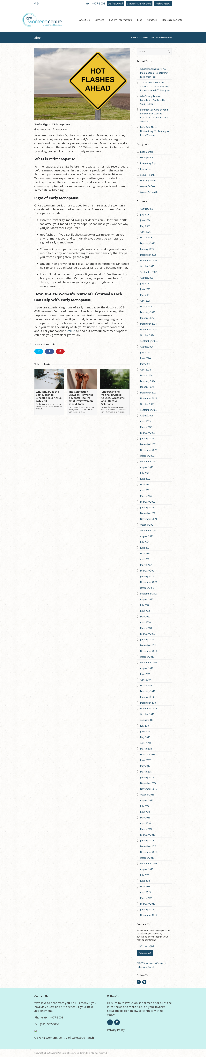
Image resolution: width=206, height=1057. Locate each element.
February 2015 (147, 903)
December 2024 (148, 323)
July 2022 (145, 473)
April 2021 (145, 559)
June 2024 (145, 358)
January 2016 (147, 840)
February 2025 (147, 312)
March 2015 (146, 898)
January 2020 (147, 639)
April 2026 (145, 231)
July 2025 (145, 283)
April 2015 (145, 892)
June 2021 (145, 547)
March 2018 (146, 748)
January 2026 (147, 249)
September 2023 (148, 409)
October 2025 (147, 266)
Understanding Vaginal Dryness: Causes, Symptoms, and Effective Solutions (113, 398)
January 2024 (147, 386)
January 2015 (147, 909)
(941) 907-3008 (95, 3)
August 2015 (146, 869)
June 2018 (145, 731)
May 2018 (145, 737)
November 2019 (148, 651)
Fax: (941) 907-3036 (46, 1024)
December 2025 (148, 254)
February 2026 (147, 243)
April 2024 (145, 369)
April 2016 (145, 823)
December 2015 (148, 846)
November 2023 (148, 398)
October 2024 (147, 335)
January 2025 (147, 318)
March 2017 (146, 771)
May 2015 (145, 886)
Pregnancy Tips (148, 163)
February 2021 (147, 570)
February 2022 (147, 501)
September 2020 (148, 593)
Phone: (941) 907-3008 (48, 1017)
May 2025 (145, 295)
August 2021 (146, 536)
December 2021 (148, 513)
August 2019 (146, 668)
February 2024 (147, 381)
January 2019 (147, 697)
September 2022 (148, 461)
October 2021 (147, 524)
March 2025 (146, 306)
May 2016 (145, 817)
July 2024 (145, 352)
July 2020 (145, 605)
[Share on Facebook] (49, 351)
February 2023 (147, 432)
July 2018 (145, 725)
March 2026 (146, 237)
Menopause (146, 157)
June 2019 (145, 674)
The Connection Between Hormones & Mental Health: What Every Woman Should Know (81, 398)
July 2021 (145, 541)
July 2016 (145, 806)
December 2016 (148, 783)
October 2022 (147, 455)
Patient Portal (115, 3)
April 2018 (145, 742)
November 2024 (148, 329)
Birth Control (147, 151)
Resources (145, 169)
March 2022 (146, 496)
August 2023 (146, 415)
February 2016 (147, 834)
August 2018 (146, 720)
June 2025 (145, 289)
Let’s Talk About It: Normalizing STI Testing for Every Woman (155, 131)
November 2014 (148, 915)
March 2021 (146, 564)
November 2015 (148, 852)
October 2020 (147, 587)
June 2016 (145, 811)
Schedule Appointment (139, 3)
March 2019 (146, 685)
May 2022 (145, 484)
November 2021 (148, 519)
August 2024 (146, 346)
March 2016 (146, 829)
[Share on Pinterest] (60, 351)
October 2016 (147, 794)
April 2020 (145, 622)
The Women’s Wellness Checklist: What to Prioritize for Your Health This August (155, 86)
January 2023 (147, 438)
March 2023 (146, 427)
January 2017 (147, 777)
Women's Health (149, 192)
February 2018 (147, 754)
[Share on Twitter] (38, 351)
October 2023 (147, 404)
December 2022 (148, 444)
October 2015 (147, 857)
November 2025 (148, 260)
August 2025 (146, 277)
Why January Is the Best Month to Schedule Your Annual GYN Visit (49, 396)
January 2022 (147, 507)
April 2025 (145, 300)
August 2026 (146, 208)
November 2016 (148, 788)
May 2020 (145, 616)
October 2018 (147, 714)
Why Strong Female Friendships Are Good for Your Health (153, 100)
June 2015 (145, 880)
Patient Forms (163, 3)
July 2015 (145, 875)
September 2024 (148, 340)
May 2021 (145, 553)
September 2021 (148, 530)
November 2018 (148, 708)
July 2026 (145, 214)
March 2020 (146, 628)
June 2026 (145, 220)
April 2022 (145, 490)
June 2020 (145, 610)
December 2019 (148, 645)
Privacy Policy (116, 1030)
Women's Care (147, 186)
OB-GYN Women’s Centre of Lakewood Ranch (64, 1037)
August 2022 (146, 467)
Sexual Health (147, 174)
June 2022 (145, 478)
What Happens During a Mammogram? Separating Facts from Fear (154, 72)
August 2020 (146, 599)
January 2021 (147, 576)
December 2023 (148, 392)
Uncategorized (148, 180)
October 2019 (147, 656)
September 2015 (148, 863)
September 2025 (148, 272)
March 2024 (146, 375)
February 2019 (147, 691)
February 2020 (147, 633)
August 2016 (146, 800)
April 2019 (145, 679)
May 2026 (145, 226)
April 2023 (145, 421)
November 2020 (148, 582)
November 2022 (148, 450)
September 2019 (148, 662)
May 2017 (145, 765)
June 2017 (145, 760)
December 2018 (148, 702)
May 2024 (145, 363)
